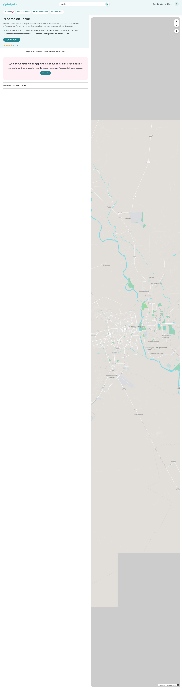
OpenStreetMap (171, 685)
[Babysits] (10, 4)
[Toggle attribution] (178, 685)
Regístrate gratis (12, 40)
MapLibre (162, 685)
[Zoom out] (176, 25)
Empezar (45, 73)
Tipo (10, 12)
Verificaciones (41, 12)
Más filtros (57, 12)
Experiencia (24, 12)
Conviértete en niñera (162, 4)
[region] (135, 352)
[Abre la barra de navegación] (177, 4)
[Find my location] (176, 31)
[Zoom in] (176, 21)
